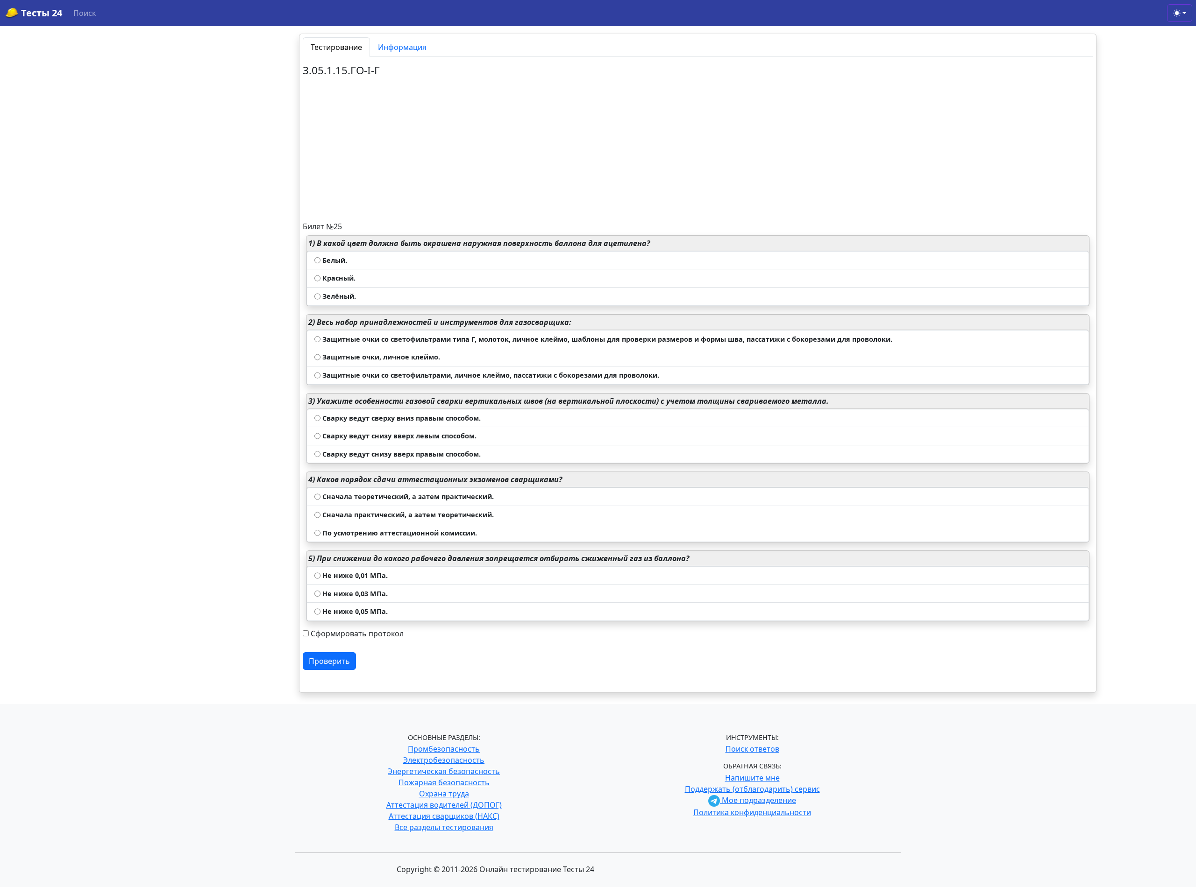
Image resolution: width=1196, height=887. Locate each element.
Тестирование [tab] (336, 47)
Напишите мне (752, 778)
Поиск (84, 13)
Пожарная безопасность (444, 782)
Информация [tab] (402, 47)
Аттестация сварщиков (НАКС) (444, 816)
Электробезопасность (443, 760)
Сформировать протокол (357, 633)
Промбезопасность (444, 749)
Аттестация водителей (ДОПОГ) (444, 805)
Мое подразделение (758, 800)
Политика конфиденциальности (752, 812)
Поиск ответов (752, 749)
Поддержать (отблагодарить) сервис (752, 789)
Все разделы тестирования (444, 827)
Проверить (329, 661)
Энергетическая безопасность (444, 771)
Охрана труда (444, 793)
